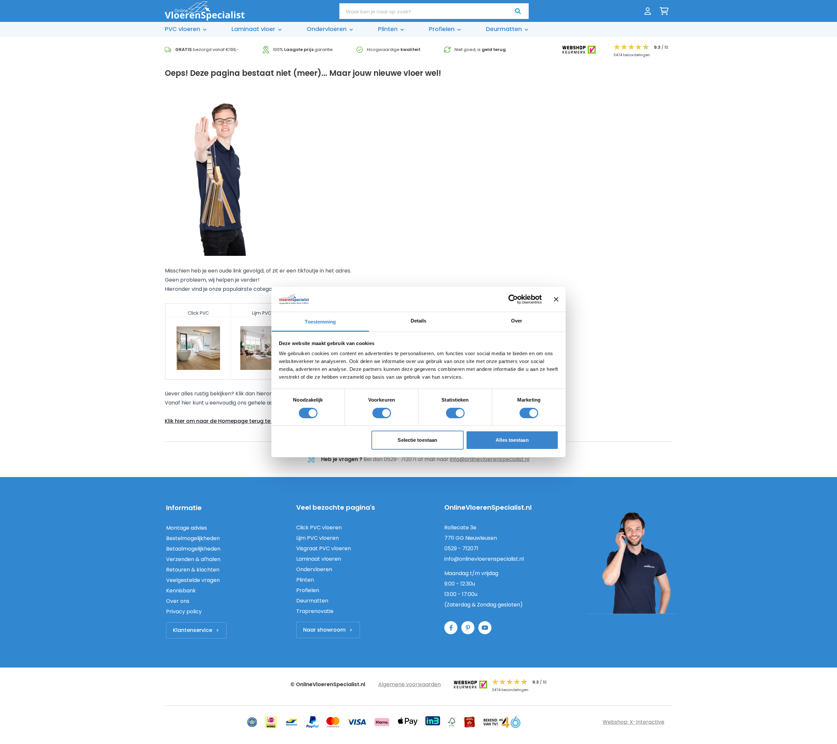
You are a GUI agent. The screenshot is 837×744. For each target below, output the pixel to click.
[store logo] (205, 11)
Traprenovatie (314, 611)
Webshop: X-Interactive (633, 722)
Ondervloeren (314, 569)
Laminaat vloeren (318, 559)
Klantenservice (192, 630)
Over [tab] (516, 320)
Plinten (305, 580)
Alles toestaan (512, 440)
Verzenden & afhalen (193, 559)
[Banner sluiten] (556, 299)
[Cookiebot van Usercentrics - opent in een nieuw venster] (513, 299)
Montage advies (186, 528)
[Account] (648, 11)
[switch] (381, 413)
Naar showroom (324, 630)
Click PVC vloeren (319, 527)
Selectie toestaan (417, 440)
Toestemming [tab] (320, 321)
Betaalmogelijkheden (193, 549)
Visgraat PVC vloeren (323, 548)
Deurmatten (312, 600)
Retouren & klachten (192, 569)
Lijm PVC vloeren (317, 538)
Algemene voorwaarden (409, 684)
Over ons (177, 601)
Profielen (307, 590)
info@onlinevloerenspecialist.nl (489, 459)
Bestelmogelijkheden (193, 538)
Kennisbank (181, 590)
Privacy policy (184, 611)
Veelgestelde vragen (193, 580)
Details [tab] (419, 320)
